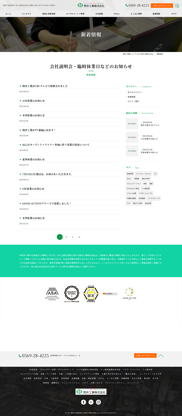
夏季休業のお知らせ (33, 159)
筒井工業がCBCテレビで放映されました (45, 86)
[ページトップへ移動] (160, 355)
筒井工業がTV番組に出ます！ (39, 130)
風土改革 (148, 203)
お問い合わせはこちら (162, 5)
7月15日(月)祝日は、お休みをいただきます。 (47, 174)
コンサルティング (154, 198)
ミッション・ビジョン (143, 174)
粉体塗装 (142, 198)
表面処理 (130, 174)
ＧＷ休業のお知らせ (33, 100)
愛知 (144, 183)
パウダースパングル (146, 193)
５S (155, 174)
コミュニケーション (134, 183)
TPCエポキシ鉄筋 (133, 188)
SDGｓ (129, 178)
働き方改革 (146, 178)
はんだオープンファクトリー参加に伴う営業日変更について (56, 144)
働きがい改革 (137, 203)
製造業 (136, 178)
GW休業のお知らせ (33, 188)
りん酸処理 (145, 188)
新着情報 (131, 96)
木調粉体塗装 (131, 198)
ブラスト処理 (131, 193)
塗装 (151, 183)
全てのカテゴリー (135, 92)
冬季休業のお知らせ (33, 115)
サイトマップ (133, 382)
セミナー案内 (133, 101)
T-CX (128, 203)
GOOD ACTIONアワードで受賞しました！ (47, 203)
